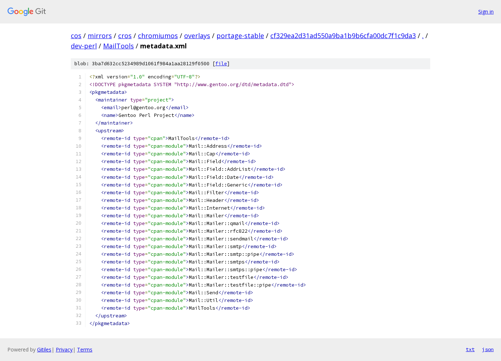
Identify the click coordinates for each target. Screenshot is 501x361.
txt (470, 349)
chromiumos (158, 35)
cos (76, 35)
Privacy (64, 349)
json (488, 349)
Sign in (486, 11)
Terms (84, 349)
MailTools (118, 45)
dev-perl (84, 45)
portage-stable (240, 35)
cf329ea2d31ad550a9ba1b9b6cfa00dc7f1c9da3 (343, 35)
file (221, 63)
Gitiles (44, 349)
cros (125, 35)
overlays (197, 35)
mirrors (100, 35)
